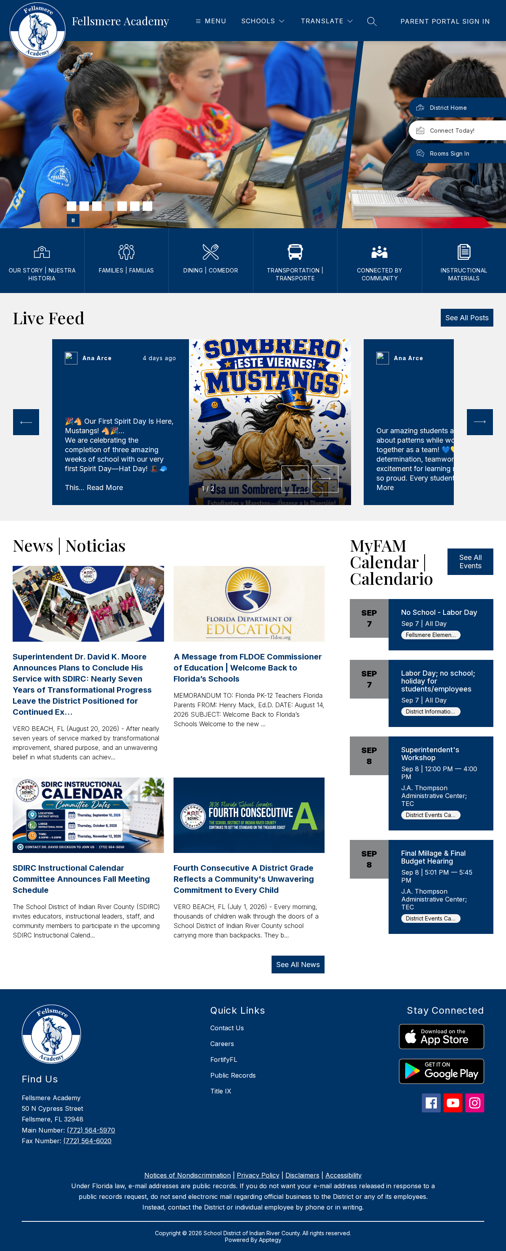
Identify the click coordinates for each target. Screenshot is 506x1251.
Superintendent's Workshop (430, 754)
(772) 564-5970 (91, 1130)
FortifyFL (223, 1059)
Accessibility (343, 1175)
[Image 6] (135, 206)
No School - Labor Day (439, 612)
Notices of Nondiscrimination (187, 1175)
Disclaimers (302, 1175)
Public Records (233, 1075)
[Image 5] (122, 206)
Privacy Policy (258, 1175)
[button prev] (26, 422)
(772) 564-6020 (87, 1141)
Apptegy (270, 1239)
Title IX (220, 1091)
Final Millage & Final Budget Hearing (433, 857)
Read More (105, 487)
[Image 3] (97, 206)
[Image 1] (71, 206)
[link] (445, 21)
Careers (222, 1044)
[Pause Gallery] (73, 220)
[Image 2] (84, 206)
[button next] (325, 479)
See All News (298, 964)
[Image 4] (109, 206)
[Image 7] (147, 206)
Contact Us (227, 1028)
